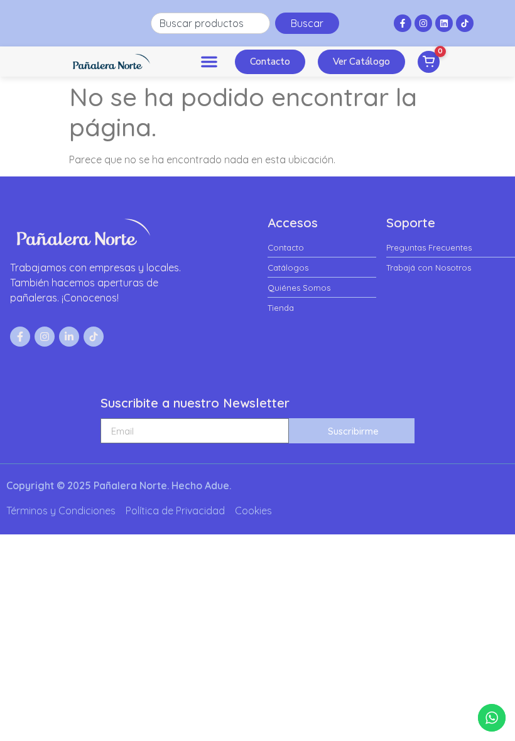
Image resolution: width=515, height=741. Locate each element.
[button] (209, 61)
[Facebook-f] (402, 23)
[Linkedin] (444, 23)
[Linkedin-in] (69, 337)
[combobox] (210, 23)
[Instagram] (423, 23)
